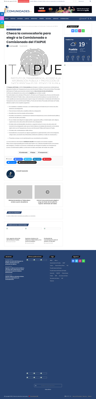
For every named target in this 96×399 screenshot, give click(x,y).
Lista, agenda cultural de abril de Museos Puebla (13, 239)
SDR (56, 275)
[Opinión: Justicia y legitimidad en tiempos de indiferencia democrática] (30, 374)
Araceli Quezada (12, 46)
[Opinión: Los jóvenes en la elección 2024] (30, 378)
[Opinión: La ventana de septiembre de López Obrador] (43, 374)
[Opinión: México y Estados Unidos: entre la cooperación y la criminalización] (43, 261)
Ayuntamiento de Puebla (55, 263)
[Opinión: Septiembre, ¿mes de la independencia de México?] (37, 374)
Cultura (51, 265)
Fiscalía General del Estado (56, 268)
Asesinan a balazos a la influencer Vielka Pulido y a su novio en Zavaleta (33, 240)
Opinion (90, 396)
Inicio (6, 18)
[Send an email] (16, 46)
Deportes (55, 18)
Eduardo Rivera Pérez (59, 265)
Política (13, 18)
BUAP (64, 263)
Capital (27, 18)
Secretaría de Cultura (54, 278)
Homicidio (52, 273)
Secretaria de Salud (63, 275)
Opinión (41, 18)
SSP (62, 278)
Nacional (48, 18)
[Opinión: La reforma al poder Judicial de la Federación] (37, 378)
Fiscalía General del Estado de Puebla (58, 270)
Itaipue (33, 152)
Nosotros (85, 396)
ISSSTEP (58, 273)
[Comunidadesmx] (18, 9)
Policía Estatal (65, 273)
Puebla (51, 275)
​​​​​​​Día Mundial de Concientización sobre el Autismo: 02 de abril (51, 240)
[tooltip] (2, 14)
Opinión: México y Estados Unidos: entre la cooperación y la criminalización (47, 1)
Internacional (64, 18)
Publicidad (63, 4)
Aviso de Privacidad (77, 396)
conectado (19, 216)
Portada (18, 29)
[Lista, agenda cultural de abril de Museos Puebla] (14, 232)
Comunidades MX (34, 396)
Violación (52, 280)
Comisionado (23, 152)
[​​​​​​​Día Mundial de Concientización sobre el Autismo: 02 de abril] (52, 232)
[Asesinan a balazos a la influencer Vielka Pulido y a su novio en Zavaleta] (33, 232)
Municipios (34, 18)
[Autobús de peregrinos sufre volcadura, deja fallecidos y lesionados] (43, 378)
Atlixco (56, 260)
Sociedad (20, 18)
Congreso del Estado (16, 26)
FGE (67, 265)
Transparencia (43, 152)
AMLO (51, 260)
